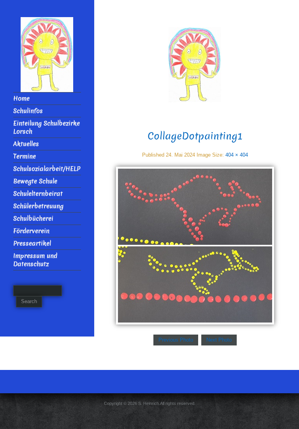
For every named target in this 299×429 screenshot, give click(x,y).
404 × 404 (236, 155)
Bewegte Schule (35, 181)
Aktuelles (26, 144)
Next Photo (219, 340)
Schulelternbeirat (38, 194)
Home (21, 98)
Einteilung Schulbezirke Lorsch (46, 127)
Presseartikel (32, 243)
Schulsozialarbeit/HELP (46, 169)
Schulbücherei (33, 218)
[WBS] (195, 64)
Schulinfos (28, 111)
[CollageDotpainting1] (195, 245)
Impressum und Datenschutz (35, 260)
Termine (24, 156)
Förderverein (31, 231)
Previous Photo (175, 340)
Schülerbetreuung (38, 206)
